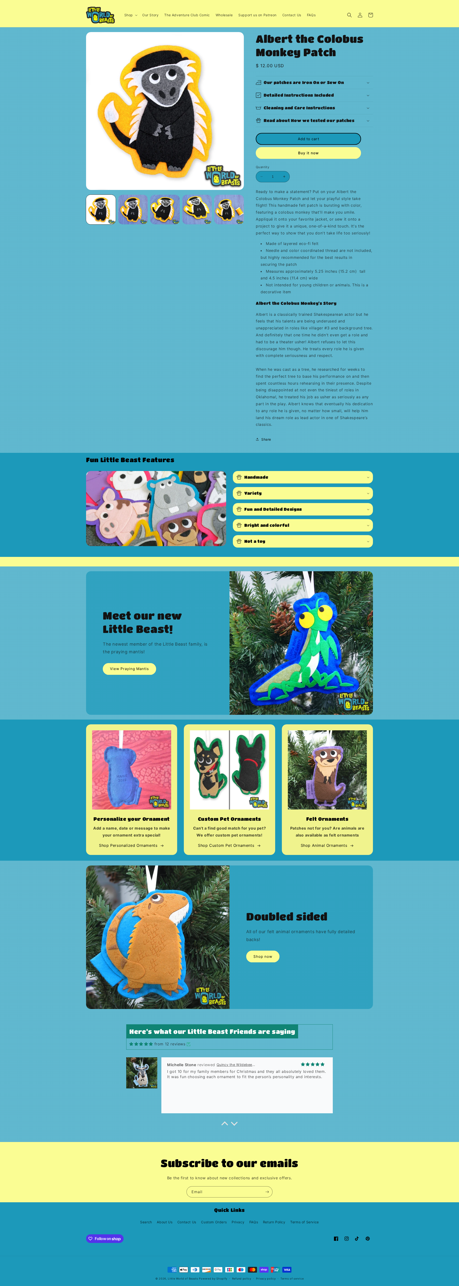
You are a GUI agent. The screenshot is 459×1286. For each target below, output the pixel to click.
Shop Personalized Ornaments (128, 845)
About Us (164, 1222)
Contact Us (186, 1222)
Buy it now (308, 153)
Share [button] (266, 439)
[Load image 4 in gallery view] (197, 209)
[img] (141, 1044)
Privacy (238, 1222)
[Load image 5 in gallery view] (229, 209)
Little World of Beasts (183, 1278)
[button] (130, 15)
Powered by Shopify (213, 1278)
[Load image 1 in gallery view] (101, 209)
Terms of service (292, 1278)
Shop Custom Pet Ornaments (226, 845)
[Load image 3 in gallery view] (165, 209)
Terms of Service (304, 1222)
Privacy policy (266, 1278)
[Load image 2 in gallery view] (133, 209)
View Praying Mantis (129, 668)
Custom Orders (214, 1222)
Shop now (262, 956)
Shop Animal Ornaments (324, 845)
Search (146, 1222)
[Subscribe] (267, 1191)
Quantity (262, 167)
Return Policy (274, 1222)
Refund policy (241, 1278)
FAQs (253, 1222)
